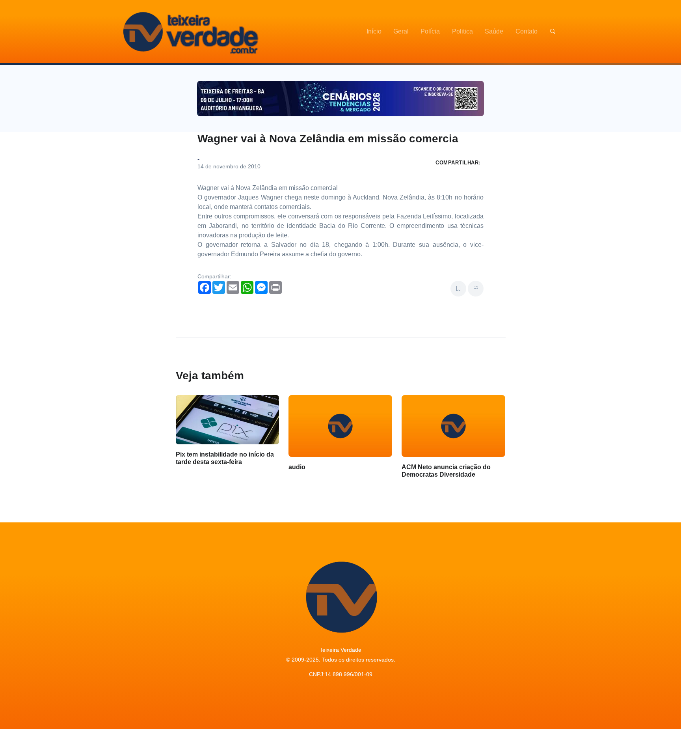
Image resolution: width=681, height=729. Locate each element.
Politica (462, 31)
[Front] (190, 31)
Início (374, 31)
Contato (526, 31)
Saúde (494, 31)
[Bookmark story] (458, 288)
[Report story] (476, 288)
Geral (401, 31)
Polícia (430, 31)
